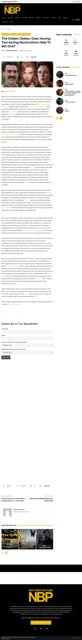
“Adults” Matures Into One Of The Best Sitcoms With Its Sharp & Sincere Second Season (72, 93)
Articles (9, 29)
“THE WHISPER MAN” (45, 547)
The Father (13, 112)
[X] (79, 1)
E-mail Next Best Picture (41, 623)
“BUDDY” (67, 111)
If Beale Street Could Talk (10, 134)
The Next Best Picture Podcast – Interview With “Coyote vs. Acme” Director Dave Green (27, 545)
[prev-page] (2, 553)
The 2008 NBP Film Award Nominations (10, 547)
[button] (75, 20)
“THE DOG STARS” (69, 102)
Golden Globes (24, 34)
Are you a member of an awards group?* (14, 342)
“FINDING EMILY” (69, 84)
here (36, 296)
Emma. (12, 114)
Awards (14, 34)
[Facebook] (73, 1)
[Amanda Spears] (3, 50)
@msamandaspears (14, 304)
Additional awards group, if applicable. (13, 349)
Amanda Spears (12, 50)
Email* (3, 335)
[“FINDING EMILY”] (59, 83)
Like (75, 40)
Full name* (4, 329)
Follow (66, 40)
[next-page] (6, 553)
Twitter (27, 294)
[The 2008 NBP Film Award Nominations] (9, 539)
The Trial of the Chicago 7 (37, 106)
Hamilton (39, 278)
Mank (32, 167)
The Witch (7, 207)
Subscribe (76, 51)
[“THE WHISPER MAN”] (44, 539)
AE (27, 541)
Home (3, 29)
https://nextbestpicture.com (21, 511)
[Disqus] (27, 391)
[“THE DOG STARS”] (59, 101)
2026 (44, 545)
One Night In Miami (13, 266)
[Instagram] (76, 1)
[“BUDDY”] (59, 110)
